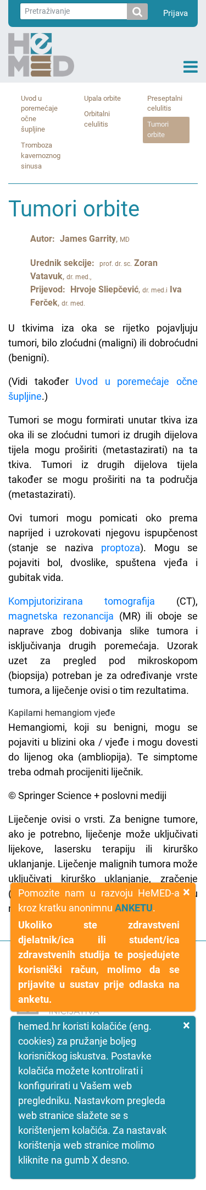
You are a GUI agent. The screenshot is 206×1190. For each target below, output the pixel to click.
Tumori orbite (158, 129)
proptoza (120, 547)
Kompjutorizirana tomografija (81, 601)
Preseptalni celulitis (164, 103)
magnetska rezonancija (61, 616)
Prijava (175, 13)
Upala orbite (102, 98)
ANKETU (134, 908)
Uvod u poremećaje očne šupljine (39, 114)
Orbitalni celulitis (97, 119)
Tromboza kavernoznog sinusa (40, 155)
